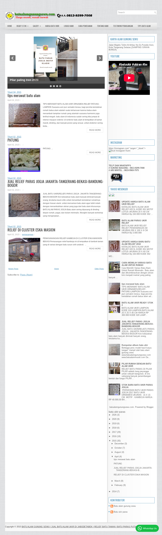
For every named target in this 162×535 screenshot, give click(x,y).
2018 (114, 428)
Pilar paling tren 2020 (24, 80)
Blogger (149, 407)
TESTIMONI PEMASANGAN (123, 26)
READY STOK (22, 26)
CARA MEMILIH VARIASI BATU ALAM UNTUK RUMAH (137, 264)
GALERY (37, 26)
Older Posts (99, 269)
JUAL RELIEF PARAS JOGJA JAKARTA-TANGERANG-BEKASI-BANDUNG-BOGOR (55, 183)
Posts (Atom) (26, 275)
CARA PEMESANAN (85, 26)
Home (9, 26)
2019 (114, 423)
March (118, 481)
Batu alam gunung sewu (125, 506)
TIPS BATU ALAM (144, 26)
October (118, 448)
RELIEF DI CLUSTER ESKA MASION (31, 230)
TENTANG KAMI (102, 26)
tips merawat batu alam (23, 95)
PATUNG (13, 140)
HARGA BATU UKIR (52, 26)
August (118, 452)
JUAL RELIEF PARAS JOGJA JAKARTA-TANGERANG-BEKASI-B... (133, 469)
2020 (114, 419)
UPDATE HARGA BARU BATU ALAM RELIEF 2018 (136, 243)
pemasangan (27, 234)
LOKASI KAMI (69, 26)
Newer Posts (13, 269)
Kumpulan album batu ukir (135, 345)
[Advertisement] (132, 117)
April (117, 456)
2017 (114, 432)
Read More (95, 130)
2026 (114, 415)
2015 (114, 441)
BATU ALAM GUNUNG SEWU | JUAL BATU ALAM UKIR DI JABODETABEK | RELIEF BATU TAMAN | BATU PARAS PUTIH (79, 527)
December (120, 443)
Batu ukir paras (121, 512)
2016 (114, 436)
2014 (114, 491)
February (119, 485)
